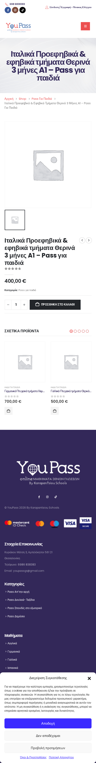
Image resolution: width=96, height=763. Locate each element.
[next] (89, 240)
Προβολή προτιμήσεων (48, 748)
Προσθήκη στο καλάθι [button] (8, 411)
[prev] (82, 240)
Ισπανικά (13, 668)
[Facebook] (8, 10)
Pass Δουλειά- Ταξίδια (21, 600)
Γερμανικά (14, 651)
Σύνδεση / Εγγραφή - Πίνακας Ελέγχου (71, 7)
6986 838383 (27, 564)
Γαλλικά (12, 659)
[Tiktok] (22, 10)
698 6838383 (17, 4)
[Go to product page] (25, 362)
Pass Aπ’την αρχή (18, 592)
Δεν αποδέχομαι (48, 735)
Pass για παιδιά (27, 290)
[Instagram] (15, 10)
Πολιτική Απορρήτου (61, 757)
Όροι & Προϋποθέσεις (33, 757)
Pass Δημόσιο (16, 616)
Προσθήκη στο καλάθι (58, 304)
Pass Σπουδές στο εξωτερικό (25, 608)
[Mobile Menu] (85, 26)
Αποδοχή (48, 723)
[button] (89, 678)
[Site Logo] (18, 26)
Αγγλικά (12, 643)
